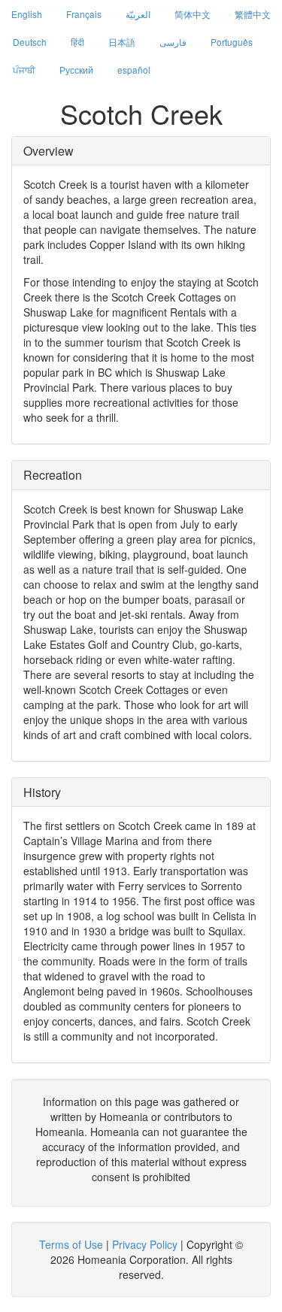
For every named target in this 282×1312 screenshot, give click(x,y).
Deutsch (30, 41)
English (26, 14)
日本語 (121, 41)
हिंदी (77, 41)
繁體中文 (253, 14)
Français (84, 14)
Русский (76, 69)
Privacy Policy (144, 1244)
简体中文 (192, 14)
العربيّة (138, 14)
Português (232, 41)
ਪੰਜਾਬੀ (24, 69)
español (133, 69)
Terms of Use (71, 1244)
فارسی (172, 41)
